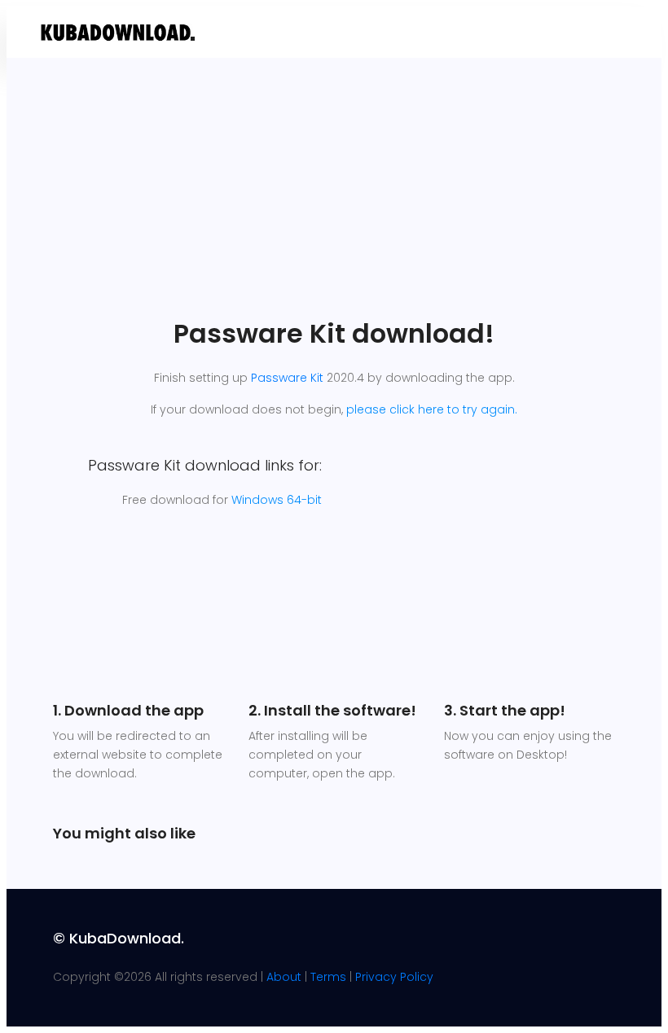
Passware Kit (287, 378)
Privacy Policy (394, 977)
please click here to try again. (431, 409)
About (283, 977)
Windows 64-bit (276, 500)
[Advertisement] (334, 196)
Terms (328, 977)
